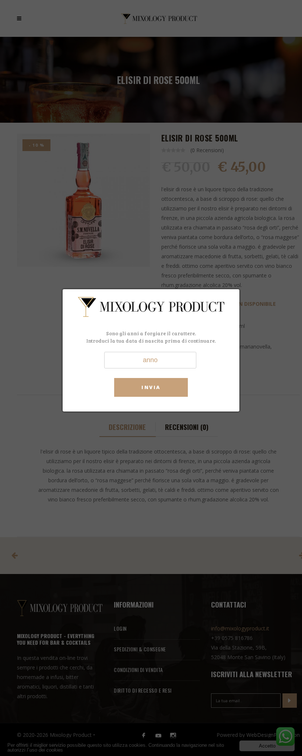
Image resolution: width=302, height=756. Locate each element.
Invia (151, 387)
